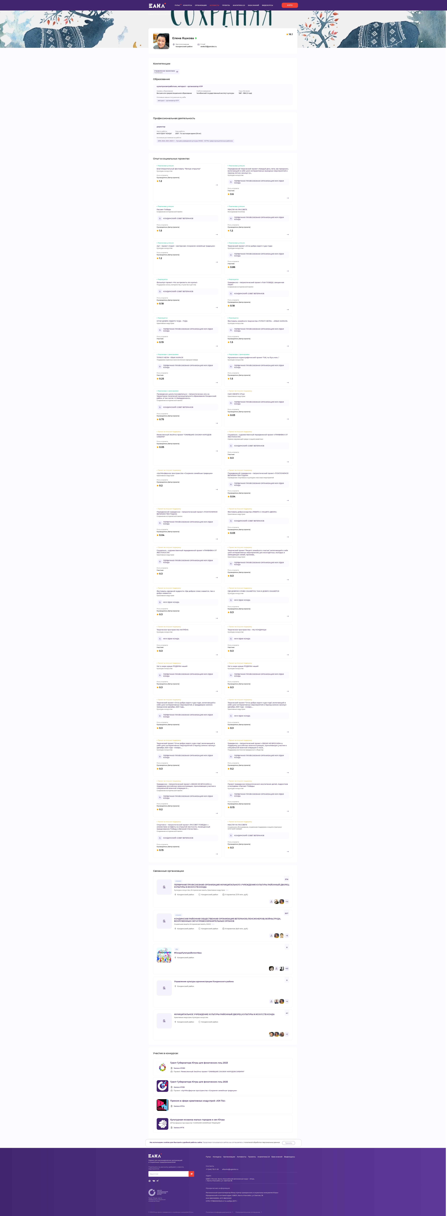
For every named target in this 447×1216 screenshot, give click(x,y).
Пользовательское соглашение (247, 1212)
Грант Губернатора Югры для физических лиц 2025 (199, 1082)
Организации (201, 5)
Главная (150, 14)
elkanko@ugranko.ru (230, 1169)
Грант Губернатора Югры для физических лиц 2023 (199, 1063)
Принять (288, 1143)
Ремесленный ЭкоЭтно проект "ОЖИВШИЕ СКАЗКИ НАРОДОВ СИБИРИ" (212, 1072)
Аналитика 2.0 (239, 5)
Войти (290, 5)
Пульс (177, 5)
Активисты (214, 5)
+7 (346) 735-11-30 (212, 1169)
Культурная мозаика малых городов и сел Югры (197, 1119)
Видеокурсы (267, 5)
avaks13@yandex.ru (209, 47)
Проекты (226, 5)
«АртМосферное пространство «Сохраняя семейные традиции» (209, 1091)
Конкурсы (187, 5)
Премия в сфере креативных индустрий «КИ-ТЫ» (197, 1101)
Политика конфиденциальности (218, 1212)
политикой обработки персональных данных (262, 1142)
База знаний (253, 5)
